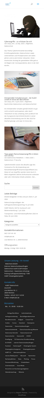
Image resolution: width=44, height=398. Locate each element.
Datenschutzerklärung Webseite (29, 329)
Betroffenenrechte (10, 319)
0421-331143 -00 (10, 233)
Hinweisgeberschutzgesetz (13, 349)
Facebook (8, 346)
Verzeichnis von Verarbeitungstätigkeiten (17, 369)
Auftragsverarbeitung (11, 316)
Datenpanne (30, 323)
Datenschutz (8, 46)
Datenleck (22, 323)
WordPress (22, 395)
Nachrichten (31, 356)
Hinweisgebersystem (29, 349)
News (19, 359)
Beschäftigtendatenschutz (27, 316)
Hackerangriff (17, 346)
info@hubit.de (9, 237)
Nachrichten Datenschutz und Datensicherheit (20, 104)
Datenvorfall (20, 336)
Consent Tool (29, 319)
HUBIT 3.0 (8, 352)
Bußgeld (20, 319)
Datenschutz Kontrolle (11, 333)
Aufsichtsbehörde (26, 313)
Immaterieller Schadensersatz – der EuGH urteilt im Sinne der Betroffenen (20, 99)
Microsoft (23, 356)
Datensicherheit (9, 336)
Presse (33, 359)
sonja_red (10, 44)
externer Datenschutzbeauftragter (24, 342)
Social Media (20, 365)
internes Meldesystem (11, 356)
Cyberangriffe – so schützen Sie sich (18, 41)
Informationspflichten (20, 352)
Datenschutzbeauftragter (22, 326)
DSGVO (29, 336)
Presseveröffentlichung (11, 362)
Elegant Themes (21, 393)
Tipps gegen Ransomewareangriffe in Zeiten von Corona (21, 155)
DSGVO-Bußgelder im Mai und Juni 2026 (18, 197)
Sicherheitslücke (10, 365)
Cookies (7, 323)
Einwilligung (8, 339)
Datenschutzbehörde (11, 329)
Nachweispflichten (10, 359)
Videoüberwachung (10, 372)
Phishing (26, 359)
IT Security (17, 160)
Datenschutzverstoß (26, 333)
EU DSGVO (8, 342)
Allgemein (29, 44)
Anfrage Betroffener (13, 313)
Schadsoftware (25, 362)
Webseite (21, 372)
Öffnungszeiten (10, 245)
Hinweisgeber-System (30, 346)
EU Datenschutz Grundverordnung (24, 339)
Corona (14, 323)
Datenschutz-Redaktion (15, 158)
